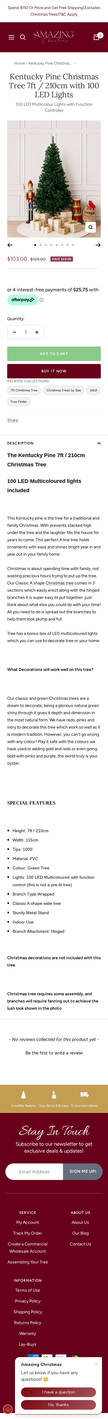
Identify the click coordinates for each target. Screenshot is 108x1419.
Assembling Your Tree (28, 1262)
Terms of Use (27, 1290)
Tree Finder (18, 402)
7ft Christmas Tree (24, 390)
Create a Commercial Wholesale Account (27, 1248)
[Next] (98, 245)
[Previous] (9, 245)
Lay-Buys (27, 1344)
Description (20, 443)
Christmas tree (60, 583)
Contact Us (80, 1244)
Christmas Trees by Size (63, 390)
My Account (27, 1222)
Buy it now (54, 371)
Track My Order (27, 1233)
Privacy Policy (27, 1301)
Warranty (27, 1333)
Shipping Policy (28, 1311)
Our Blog (80, 1233)
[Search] (23, 37)
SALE (93, 390)
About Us (80, 1222)
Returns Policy (27, 1322)
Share (12, 420)
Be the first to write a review (54, 1053)
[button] (54, 1052)
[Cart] (96, 37)
